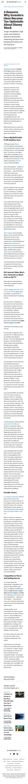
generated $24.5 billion (11, 424)
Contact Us (21, 759)
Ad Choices (17, 763)
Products (16, 759)
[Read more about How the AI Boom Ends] (19, 716)
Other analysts (8, 233)
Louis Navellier (7, 738)
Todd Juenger (8, 252)
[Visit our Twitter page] (14, 754)
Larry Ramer (7, 47)
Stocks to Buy (7, 692)
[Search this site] (25, 1)
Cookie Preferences (17, 767)
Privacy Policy (10, 763)
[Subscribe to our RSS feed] (17, 754)
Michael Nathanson (14, 243)
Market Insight (7, 714)
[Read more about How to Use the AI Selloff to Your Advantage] (19, 728)
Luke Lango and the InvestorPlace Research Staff (8, 710)
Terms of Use (10, 770)
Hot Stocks (20, 6)
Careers (8, 761)
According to (11, 497)
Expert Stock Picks (12, 6)
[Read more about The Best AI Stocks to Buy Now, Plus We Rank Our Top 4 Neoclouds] (19, 695)
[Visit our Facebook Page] (10, 754)
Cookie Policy (8, 767)
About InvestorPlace (7, 759)
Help (5, 761)
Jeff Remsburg (7, 721)
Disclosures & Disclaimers (18, 761)
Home (5, 6)
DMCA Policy (17, 770)
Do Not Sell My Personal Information (13, 765)
